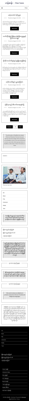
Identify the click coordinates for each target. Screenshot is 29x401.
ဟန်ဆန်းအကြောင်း (7, 235)
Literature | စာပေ (6, 372)
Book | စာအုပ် (5, 381)
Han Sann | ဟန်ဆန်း (6, 390)
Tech (4, 208)
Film (4, 199)
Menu (26, 8)
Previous (9, 126)
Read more (14, 28)
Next (20, 126)
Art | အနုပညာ (5, 378)
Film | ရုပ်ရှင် (5, 375)
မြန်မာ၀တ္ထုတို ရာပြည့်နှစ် (8, 229)
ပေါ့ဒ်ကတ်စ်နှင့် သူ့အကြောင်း (14, 82)
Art (4, 192)
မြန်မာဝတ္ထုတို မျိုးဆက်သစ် (9, 232)
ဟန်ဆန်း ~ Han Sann (14, 3)
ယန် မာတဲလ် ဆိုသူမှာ (14, 15)
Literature (5, 202)
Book (4, 196)
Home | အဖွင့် (5, 369)
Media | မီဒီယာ (5, 387)
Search (5, 155)
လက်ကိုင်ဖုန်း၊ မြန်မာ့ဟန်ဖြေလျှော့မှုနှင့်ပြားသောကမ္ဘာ (14, 37)
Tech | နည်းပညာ (6, 384)
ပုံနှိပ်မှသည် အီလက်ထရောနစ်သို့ (14, 104)
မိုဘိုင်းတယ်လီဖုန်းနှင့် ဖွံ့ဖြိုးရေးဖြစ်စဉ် (14, 61)
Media (4, 205)
